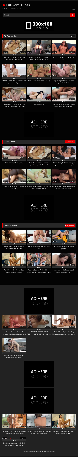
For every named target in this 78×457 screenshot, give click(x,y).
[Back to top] (71, 451)
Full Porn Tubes (17, 5)
